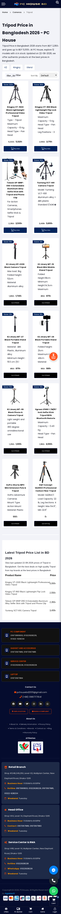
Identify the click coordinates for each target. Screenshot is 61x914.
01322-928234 (11, 793)
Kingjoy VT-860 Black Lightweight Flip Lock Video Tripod (46, 110)
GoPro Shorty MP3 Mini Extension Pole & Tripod (15, 488)
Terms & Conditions (17, 728)
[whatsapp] (47, 704)
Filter (13, 75)
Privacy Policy (44, 724)
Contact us (41, 728)
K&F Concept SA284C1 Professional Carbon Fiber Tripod (46, 488)
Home (5, 12)
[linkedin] (40, 704)
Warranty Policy (30, 732)
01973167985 (48, 788)
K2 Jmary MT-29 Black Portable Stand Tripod (45, 340)
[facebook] (13, 704)
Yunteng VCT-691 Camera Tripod (20, 610)
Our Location (19, 711)
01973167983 (35, 825)
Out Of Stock (15, 303)
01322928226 (26, 868)
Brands (31, 728)
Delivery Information (28, 724)
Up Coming (46, 524)
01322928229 (35, 788)
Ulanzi (30, 67)
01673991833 (22, 788)
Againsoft (10, 893)
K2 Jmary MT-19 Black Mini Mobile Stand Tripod (46, 267)
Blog (50, 728)
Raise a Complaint (41, 711)
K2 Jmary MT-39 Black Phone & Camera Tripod (15, 412)
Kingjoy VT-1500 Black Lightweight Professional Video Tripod (27, 583)
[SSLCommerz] (30, 898)
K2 (6, 67)
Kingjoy (16, 67)
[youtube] (20, 704)
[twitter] (27, 704)
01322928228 (22, 863)
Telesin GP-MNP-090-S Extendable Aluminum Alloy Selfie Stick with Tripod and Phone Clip (26, 602)
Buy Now (17, 149)
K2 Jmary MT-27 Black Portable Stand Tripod (15, 340)
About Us (14, 724)
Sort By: (34, 75)
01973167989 (23, 825)
